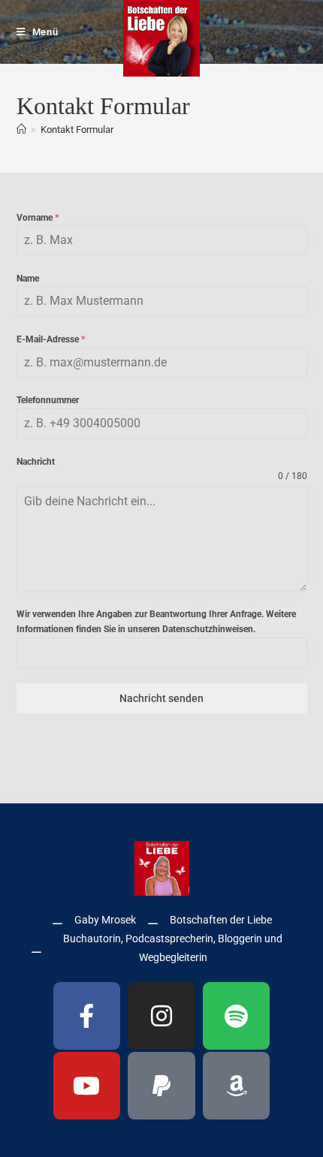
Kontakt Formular (77, 129)
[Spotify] (236, 1016)
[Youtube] (87, 1085)
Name (28, 278)
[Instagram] (161, 1016)
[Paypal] (161, 1085)
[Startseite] (21, 129)
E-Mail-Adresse (51, 339)
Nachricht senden (161, 698)
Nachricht (36, 461)
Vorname (38, 217)
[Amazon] (236, 1085)
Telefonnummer (48, 400)
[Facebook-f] (87, 1016)
